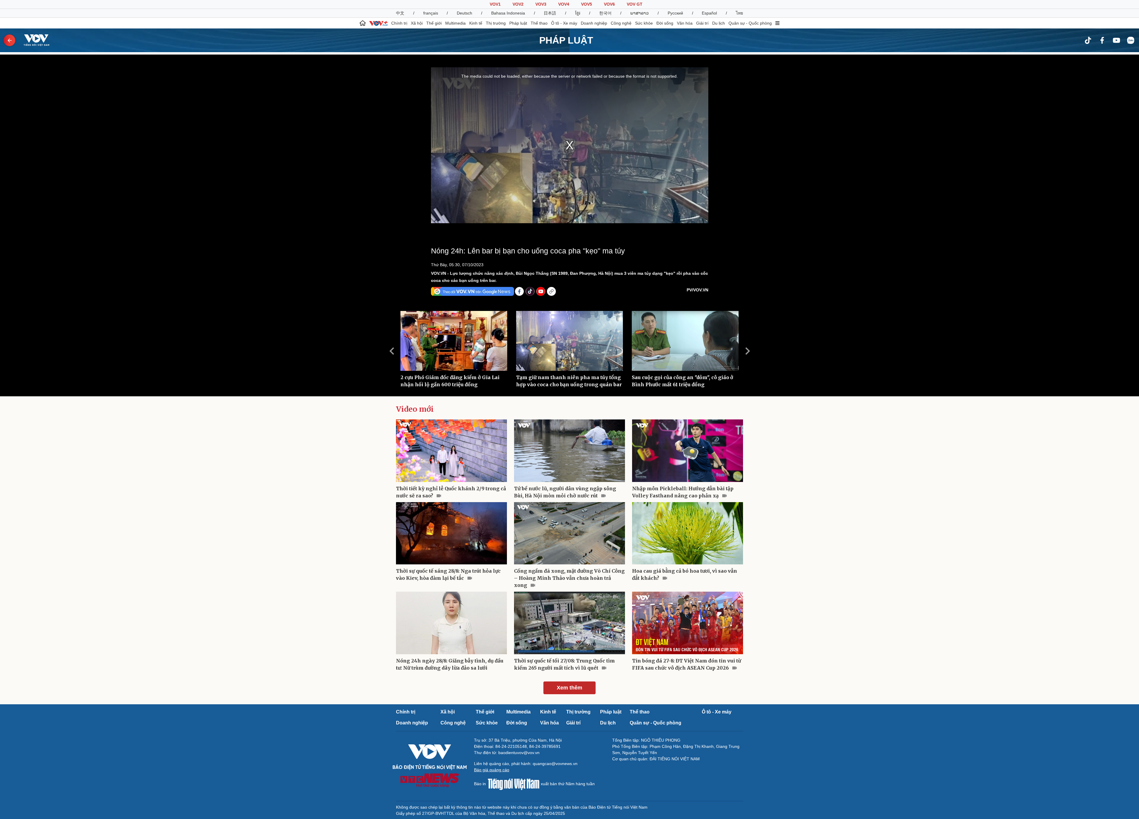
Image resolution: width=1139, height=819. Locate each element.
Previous (391, 351)
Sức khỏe (644, 23)
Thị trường (496, 23)
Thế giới (434, 23)
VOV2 (518, 4)
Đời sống (664, 23)
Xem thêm (569, 688)
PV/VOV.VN (697, 290)
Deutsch (464, 13)
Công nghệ (621, 23)
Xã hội (417, 23)
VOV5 (586, 4)
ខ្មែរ (577, 13)
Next (747, 351)
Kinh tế (475, 23)
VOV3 (540, 4)
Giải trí (702, 23)
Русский (675, 13)
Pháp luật (518, 23)
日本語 (550, 13)
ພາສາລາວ (639, 13)
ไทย (739, 13)
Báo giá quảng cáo (491, 769)
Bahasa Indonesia (508, 13)
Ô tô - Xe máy (564, 23)
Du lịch (718, 23)
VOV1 (495, 4)
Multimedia (455, 23)
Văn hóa (685, 23)
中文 (400, 13)
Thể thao (539, 23)
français (430, 13)
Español (709, 13)
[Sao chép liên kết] (551, 291)
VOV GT (634, 4)
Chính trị (399, 23)
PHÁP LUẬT (566, 40)
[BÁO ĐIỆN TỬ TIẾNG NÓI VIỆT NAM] (33, 40)
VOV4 (563, 4)
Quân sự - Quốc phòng (750, 23)
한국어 (605, 13)
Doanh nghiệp (594, 23)
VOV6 (609, 4)
